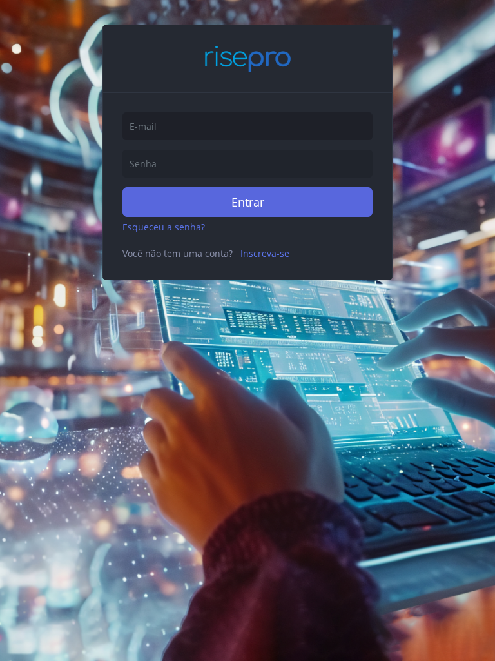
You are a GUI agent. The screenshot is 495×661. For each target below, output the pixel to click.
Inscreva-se (264, 253)
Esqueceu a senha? (163, 227)
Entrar (247, 202)
